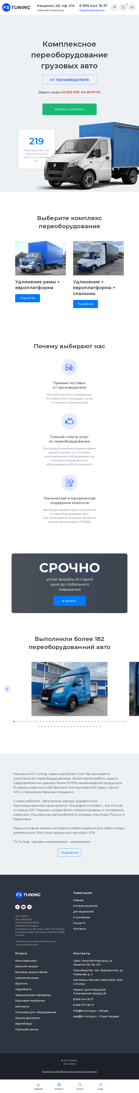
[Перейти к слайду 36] (38, 726)
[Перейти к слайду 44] (64, 726)
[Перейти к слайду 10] (43, 721)
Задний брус (23, 1023)
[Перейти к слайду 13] (53, 721)
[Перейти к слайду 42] (58, 726)
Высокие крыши (26, 966)
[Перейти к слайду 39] (48, 726)
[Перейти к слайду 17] (66, 721)
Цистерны (22, 1006)
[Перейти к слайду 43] (61, 726)
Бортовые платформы (30, 1000)
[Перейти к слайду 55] (100, 726)
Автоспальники (26, 960)
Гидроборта (23, 989)
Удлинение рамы (27, 978)
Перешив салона (26, 1029)
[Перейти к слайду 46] (71, 726)
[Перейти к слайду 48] (77, 726)
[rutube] (17, 907)
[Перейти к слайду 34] (121, 721)
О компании (81, 917)
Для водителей (83, 911)
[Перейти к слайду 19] (72, 721)
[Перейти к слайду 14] (56, 721)
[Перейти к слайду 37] (42, 726)
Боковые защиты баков (31, 972)
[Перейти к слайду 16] (63, 721)
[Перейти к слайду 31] (112, 721)
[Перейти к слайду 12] (50, 721)
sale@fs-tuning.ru (84, 1016)
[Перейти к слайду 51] (87, 726)
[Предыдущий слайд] (7, 689)
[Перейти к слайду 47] (74, 726)
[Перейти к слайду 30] (108, 721)
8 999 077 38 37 (83, 1005)
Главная (78, 900)
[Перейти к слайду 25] (92, 721)
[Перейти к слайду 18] (69, 721)
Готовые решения (85, 905)
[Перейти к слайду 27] (99, 721)
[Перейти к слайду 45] (68, 726)
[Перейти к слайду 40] (51, 726)
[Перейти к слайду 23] (86, 721)
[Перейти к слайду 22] (82, 721)
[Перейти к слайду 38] (45, 726)
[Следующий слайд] (131, 689)
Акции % (79, 923)
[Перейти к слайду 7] (33, 721)
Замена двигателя (27, 1018)
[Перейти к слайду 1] (14, 721)
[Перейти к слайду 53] (94, 726)
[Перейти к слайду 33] (118, 721)
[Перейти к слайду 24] (89, 721)
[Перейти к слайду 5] (27, 721)
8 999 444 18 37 (93, 5)
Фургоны (21, 983)
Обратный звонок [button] (92, 10)
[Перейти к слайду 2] (17, 721)
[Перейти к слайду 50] (84, 726)
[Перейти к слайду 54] (97, 726)
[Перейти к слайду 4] (24, 721)
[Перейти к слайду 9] (40, 721)
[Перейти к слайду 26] (95, 721)
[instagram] (23, 907)
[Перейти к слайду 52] (90, 726)
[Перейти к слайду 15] (59, 721)
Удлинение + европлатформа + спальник (94, 287)
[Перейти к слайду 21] (79, 721)
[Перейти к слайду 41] (55, 726)
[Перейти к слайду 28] (102, 721)
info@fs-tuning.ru (84, 1010)
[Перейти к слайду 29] (105, 721)
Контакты (79, 928)
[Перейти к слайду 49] (81, 726)
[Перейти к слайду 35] (125, 721)
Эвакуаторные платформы (33, 995)
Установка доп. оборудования (35, 1012)
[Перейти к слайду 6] (30, 721)
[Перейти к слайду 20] (76, 721)
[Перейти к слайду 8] (37, 721)
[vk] (29, 907)
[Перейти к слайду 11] (46, 721)
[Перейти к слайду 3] (20, 721)
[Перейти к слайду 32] (115, 721)
